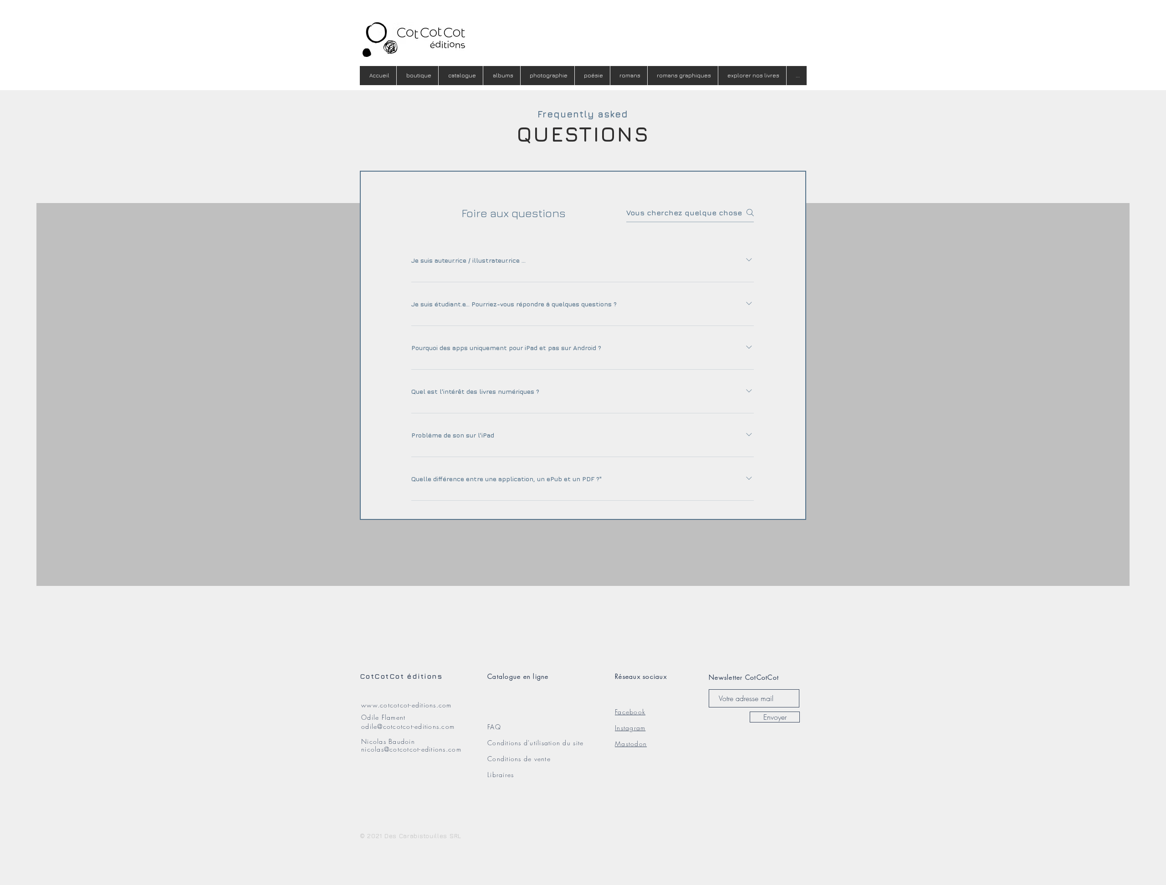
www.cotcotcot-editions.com (406, 705)
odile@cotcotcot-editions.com (408, 726)
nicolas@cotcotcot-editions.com (411, 749)
